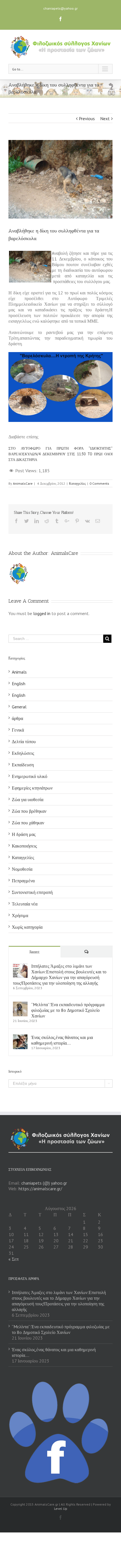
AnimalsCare (23, 483)
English (18, 683)
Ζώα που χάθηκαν (28, 822)
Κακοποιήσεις (24, 846)
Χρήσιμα (20, 915)
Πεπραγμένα (23, 880)
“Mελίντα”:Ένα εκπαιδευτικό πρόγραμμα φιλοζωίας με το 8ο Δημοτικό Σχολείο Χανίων (67, 1010)
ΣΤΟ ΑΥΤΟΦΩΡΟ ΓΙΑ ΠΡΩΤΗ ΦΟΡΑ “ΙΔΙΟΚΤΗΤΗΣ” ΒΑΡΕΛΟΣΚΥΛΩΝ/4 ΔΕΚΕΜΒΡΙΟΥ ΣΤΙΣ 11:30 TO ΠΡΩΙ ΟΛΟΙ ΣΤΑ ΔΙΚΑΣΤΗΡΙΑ (60, 454)
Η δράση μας (23, 834)
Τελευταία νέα (24, 904)
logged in (41, 613)
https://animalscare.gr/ (40, 1188)
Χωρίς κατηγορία (27, 927)
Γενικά (18, 730)
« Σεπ (13, 1259)
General (19, 707)
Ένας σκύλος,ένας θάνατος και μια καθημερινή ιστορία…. (62, 1040)
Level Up (60, 1508)
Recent (34, 952)
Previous (87, 118)
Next (105, 118)
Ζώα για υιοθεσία (27, 799)
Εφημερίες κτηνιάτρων (32, 788)
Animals (19, 672)
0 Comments (99, 483)
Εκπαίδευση (23, 764)
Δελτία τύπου (24, 741)
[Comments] (86, 952)
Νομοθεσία (22, 869)
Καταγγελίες (77, 483)
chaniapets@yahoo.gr (60, 8)
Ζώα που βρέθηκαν (29, 811)
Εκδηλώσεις (23, 753)
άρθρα (17, 718)
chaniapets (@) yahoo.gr (44, 1183)
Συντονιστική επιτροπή (32, 892)
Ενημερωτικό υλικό (29, 776)
